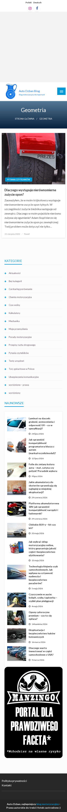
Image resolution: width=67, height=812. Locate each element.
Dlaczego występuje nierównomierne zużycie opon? (30, 192)
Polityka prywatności (14, 780)
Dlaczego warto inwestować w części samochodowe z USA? (41, 651)
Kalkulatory (14, 313)
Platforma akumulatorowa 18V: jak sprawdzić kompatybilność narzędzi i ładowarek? (44, 508)
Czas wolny (14, 305)
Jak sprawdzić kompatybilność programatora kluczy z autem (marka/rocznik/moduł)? (42, 446)
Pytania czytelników (18, 179)
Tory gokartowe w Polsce (21, 369)
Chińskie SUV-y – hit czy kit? (42, 526)
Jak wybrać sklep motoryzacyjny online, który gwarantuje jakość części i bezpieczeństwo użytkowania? (42, 548)
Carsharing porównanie (20, 289)
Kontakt (7, 785)
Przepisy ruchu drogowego (22, 345)
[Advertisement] (33, 47)
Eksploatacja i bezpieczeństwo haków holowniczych (42, 633)
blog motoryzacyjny (47, 804)
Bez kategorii (15, 281)
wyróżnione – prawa (19, 384)
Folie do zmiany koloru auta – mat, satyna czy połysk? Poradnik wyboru (43, 467)
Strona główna (24, 119)
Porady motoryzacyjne (20, 337)
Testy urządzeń (16, 360)
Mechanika (14, 321)
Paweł (27, 234)
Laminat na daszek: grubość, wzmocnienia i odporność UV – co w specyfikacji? (42, 423)
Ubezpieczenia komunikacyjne (24, 377)
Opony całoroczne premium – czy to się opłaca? (40, 615)
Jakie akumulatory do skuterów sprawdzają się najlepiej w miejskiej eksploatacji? (43, 487)
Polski (29, 2)
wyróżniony (14, 393)
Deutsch (37, 2)
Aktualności (14, 273)
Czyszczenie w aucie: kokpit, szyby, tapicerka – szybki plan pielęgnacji (43, 597)
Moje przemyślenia (18, 329)
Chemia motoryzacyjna (20, 297)
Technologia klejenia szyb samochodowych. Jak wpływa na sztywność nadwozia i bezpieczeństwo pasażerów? (43, 575)
